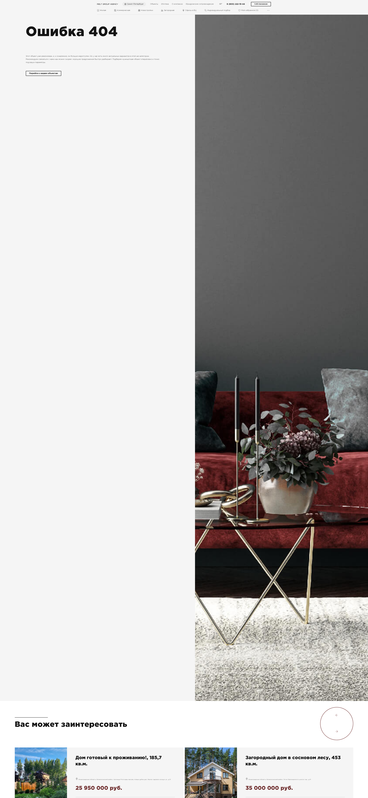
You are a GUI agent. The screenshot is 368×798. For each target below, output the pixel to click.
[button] (336, 715)
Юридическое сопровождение (200, 4)
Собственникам (261, 4)
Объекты (154, 4)
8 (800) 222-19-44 (236, 4)
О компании (177, 4)
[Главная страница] (107, 4)
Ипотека (165, 4)
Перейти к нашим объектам (43, 73)
